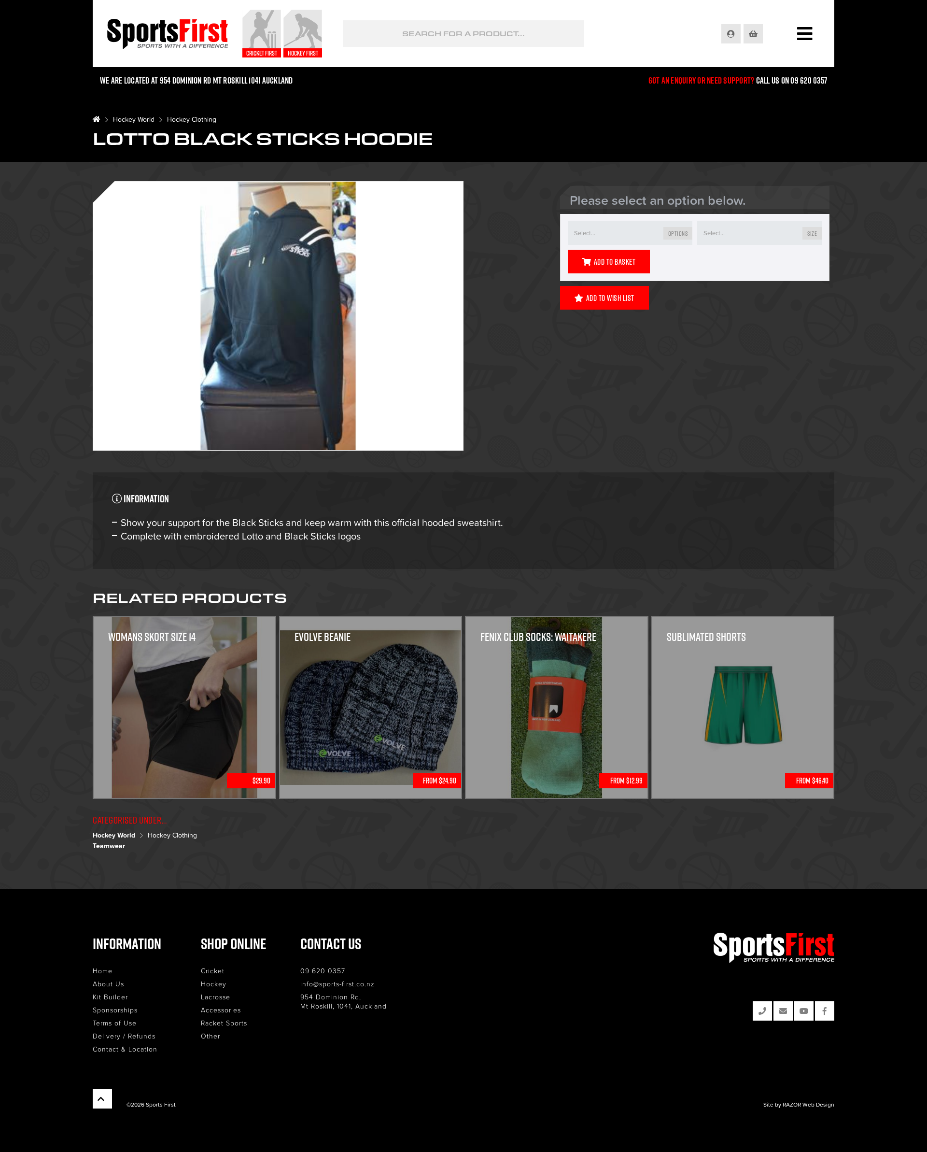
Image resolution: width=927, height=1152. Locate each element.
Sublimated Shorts (706, 636)
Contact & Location (125, 1048)
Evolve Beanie (323, 636)
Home (102, 970)
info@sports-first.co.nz (337, 983)
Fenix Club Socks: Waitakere (538, 636)
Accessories (221, 1009)
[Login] (731, 33)
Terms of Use (115, 1022)
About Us (108, 983)
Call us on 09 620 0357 (792, 80)
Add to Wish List (610, 298)
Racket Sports (224, 1022)
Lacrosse (215, 996)
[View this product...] (184, 622)
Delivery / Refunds (124, 1035)
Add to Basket (615, 261)
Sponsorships (115, 1009)
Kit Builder (110, 996)
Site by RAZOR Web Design (798, 1104)
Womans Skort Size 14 (152, 636)
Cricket (213, 970)
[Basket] (754, 33)
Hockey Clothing (191, 119)
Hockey (213, 983)
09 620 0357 (322, 970)
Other (210, 1035)
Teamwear (109, 846)
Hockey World (133, 119)
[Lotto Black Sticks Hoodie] (278, 317)
